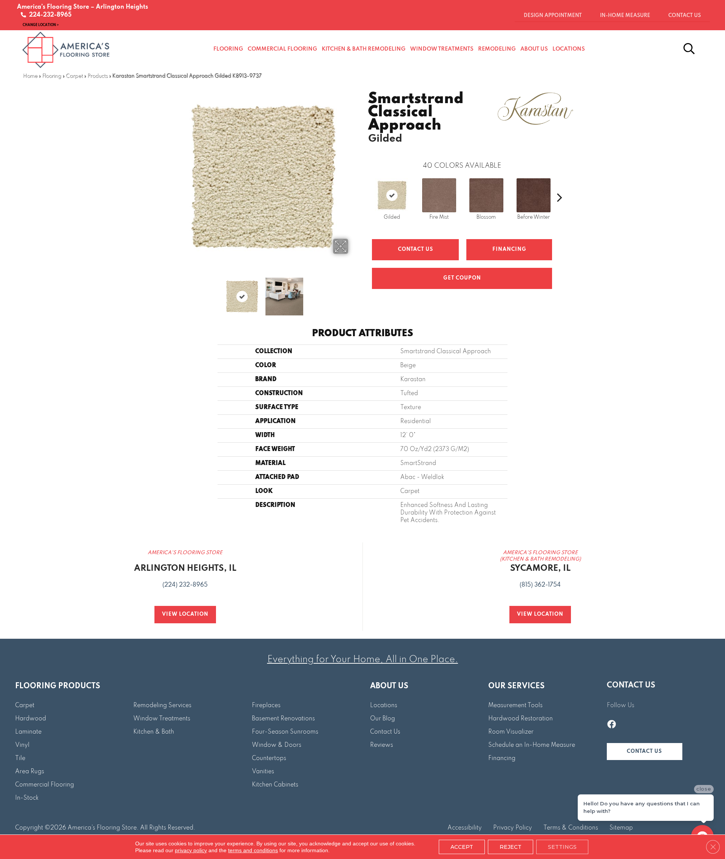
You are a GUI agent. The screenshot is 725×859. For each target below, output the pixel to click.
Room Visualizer (511, 732)
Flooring (51, 76)
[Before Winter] (533, 195)
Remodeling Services (162, 706)
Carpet (74, 76)
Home (30, 76)
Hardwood (30, 719)
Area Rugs (29, 772)
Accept (461, 847)
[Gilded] (392, 195)
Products (97, 76)
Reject (510, 847)
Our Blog (382, 719)
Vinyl (22, 745)
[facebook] (611, 725)
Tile (20, 758)
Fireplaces (266, 706)
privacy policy (191, 850)
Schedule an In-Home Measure (531, 745)
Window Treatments (161, 719)
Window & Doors (276, 745)
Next (353, 293)
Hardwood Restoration (520, 719)
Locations (383, 706)
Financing (501, 758)
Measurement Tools (515, 706)
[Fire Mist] (439, 195)
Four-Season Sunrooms (285, 732)
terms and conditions (253, 850)
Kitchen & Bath (153, 732)
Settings (562, 847)
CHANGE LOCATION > (41, 24)
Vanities (263, 772)
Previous (173, 293)
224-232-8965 (49, 15)
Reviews (381, 745)
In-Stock (27, 798)
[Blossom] (486, 195)
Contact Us (415, 249)
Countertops (269, 758)
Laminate (28, 732)
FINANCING (509, 249)
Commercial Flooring (44, 785)
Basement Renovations (283, 719)
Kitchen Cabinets (275, 785)
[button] (644, 751)
